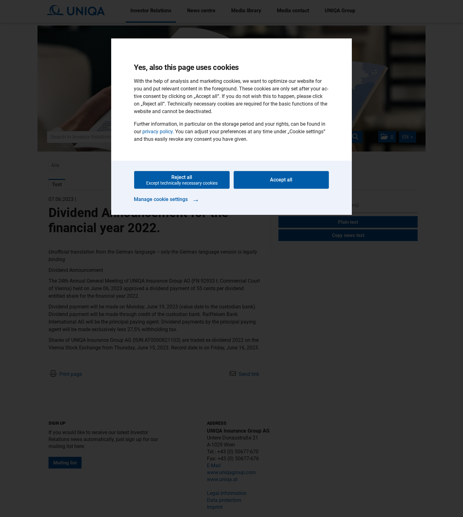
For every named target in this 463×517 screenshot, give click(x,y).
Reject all (182, 180)
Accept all (281, 180)
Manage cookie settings (166, 199)
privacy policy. (158, 132)
